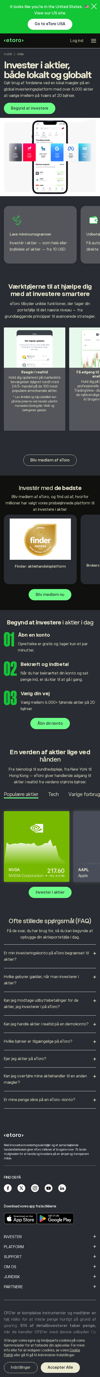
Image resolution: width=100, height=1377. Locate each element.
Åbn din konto (50, 723)
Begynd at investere (29, 108)
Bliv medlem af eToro (50, 460)
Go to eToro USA (50, 24)
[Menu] (93, 40)
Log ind (76, 41)
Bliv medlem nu (50, 594)
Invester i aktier (50, 892)
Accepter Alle (60, 1367)
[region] (50, 1356)
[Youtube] (48, 1188)
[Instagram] (35, 1188)
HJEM (8, 54)
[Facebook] (8, 1188)
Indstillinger (21, 1367)
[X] (21, 1188)
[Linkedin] (62, 1188)
